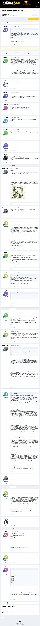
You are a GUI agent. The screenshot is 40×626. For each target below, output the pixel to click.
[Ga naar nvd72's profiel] (6, 223)
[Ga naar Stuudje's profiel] (6, 394)
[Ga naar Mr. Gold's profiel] (3, 15)
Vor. (4, 22)
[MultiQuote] (11, 44)
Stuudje (5, 390)
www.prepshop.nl (25, 48)
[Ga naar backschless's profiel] (6, 121)
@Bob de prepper (13, 373)
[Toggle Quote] (11, 275)
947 (6, 298)
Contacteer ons (18, 623)
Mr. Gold (7, 14)
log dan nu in (29, 607)
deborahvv (5, 26)
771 (6, 228)
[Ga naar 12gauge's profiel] (6, 255)
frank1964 (5, 57)
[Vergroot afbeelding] (21, 35)
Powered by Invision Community (20, 624)
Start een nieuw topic (23, 18)
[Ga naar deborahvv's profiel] (6, 30)
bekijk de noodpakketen (17, 47)
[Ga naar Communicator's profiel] (6, 172)
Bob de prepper (5, 311)
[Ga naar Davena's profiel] (6, 493)
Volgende (13, 22)
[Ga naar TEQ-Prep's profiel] (6, 145)
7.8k (6, 399)
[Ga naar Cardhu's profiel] (6, 157)
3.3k (6, 88)
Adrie (5, 531)
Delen (30, 14)
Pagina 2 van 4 (20, 22)
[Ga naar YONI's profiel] (6, 570)
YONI (6, 566)
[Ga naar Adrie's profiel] (6, 535)
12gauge (5, 252)
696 (6, 162)
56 (6, 150)
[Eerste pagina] (2, 22)
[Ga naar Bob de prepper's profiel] (6, 315)
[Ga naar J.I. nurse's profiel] (6, 108)
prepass (5, 80)
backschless (5, 117)
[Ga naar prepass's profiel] (6, 83)
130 (6, 574)
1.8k (6, 125)
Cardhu (5, 154)
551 (6, 562)
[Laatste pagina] (16, 22)
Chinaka (5, 290)
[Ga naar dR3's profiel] (6, 335)
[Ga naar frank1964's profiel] (6, 61)
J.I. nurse (6, 104)
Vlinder (5, 554)
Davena (5, 490)
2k (6, 65)
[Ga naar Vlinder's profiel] (6, 557)
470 (6, 539)
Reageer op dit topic (33, 18)
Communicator (5, 168)
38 (6, 34)
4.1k (6, 353)
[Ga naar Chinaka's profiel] (6, 293)
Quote (14, 44)
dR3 (5, 331)
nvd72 (5, 219)
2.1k (6, 498)
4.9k (6, 260)
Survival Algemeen (13, 15)
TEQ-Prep (6, 141)
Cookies (23, 623)
